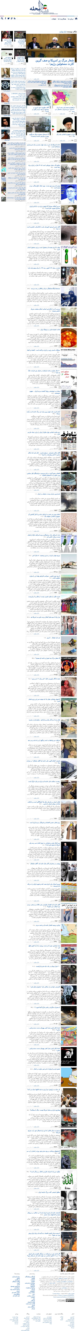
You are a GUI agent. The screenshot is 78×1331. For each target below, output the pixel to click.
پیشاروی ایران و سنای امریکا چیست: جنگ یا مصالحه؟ (43, 1110)
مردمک (72, 1327)
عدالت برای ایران (48, 1320)
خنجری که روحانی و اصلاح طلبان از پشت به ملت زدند (18, 94)
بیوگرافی (32, 1284)
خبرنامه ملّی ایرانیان (70, 1320)
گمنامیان (27, 1329)
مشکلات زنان (31, 1307)
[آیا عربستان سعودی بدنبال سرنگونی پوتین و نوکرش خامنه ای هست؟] (38, 127)
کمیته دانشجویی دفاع (47, 1322)
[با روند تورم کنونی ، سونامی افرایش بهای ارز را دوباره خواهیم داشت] (67, 593)
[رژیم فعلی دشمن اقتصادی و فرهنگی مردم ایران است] (67, 840)
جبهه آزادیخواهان (37, 1316)
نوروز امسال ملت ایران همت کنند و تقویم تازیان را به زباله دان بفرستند (43, 885)
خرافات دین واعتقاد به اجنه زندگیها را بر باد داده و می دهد (44, 741)
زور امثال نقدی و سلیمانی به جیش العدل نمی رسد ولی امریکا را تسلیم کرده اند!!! (44, 844)
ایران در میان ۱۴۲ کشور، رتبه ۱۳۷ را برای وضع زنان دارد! (44, 269)
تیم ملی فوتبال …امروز (52, 637)
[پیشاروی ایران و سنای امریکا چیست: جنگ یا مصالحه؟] (67, 1127)
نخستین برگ (76, 18)
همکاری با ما (62, 19)
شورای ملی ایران (37, 1319)
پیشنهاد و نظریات (30, 1287)
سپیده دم (72, 1323)
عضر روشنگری (26, 1323)
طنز (34, 1299)
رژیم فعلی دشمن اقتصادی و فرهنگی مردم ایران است (43, 822)
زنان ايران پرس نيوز (47, 1319)
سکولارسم (64, 1281)
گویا (62, 1318)
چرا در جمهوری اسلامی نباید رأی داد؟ (66, 135)
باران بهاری (62, 31)
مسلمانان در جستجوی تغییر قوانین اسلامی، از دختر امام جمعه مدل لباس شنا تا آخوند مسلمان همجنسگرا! (18, 109)
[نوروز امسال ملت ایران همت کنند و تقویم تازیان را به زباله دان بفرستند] (67, 901)
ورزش (33, 1308)
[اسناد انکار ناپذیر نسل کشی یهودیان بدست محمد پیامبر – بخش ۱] (67, 1065)
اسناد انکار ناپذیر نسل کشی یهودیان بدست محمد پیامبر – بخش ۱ (44, 1049)
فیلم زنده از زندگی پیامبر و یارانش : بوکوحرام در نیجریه (44, 720)
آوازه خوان (52, 1283)
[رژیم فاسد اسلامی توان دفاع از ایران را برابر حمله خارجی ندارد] (67, 449)
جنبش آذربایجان (71, 1319)
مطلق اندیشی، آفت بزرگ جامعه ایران (47, 1192)
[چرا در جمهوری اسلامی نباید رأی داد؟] (64, 128)
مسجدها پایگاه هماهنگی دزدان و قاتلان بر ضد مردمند (43, 288)
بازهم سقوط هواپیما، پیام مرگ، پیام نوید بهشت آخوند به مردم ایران (18, 72)
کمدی (33, 1305)
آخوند (18, 1283)
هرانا (51, 1323)
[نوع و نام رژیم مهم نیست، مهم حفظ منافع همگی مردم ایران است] (67, 203)
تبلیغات (54, 19)
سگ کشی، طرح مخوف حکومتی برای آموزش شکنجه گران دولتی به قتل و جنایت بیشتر (18, 106)
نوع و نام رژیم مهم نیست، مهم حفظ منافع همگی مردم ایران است (45, 186)
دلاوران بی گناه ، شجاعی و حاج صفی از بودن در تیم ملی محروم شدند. (18, 97)
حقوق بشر (49, 1316)
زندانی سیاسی (31, 1296)
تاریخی (33, 1289)
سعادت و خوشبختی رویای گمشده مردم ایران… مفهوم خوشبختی (45, 392)
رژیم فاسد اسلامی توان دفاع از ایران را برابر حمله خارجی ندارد (43, 433)
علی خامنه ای (16, 1296)
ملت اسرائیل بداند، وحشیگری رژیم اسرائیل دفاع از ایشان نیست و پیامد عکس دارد (44, 536)
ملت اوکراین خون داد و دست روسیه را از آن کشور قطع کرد (44, 946)
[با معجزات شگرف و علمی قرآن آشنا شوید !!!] (67, 1024)
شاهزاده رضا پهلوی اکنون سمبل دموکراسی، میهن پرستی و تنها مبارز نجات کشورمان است (7, 43)
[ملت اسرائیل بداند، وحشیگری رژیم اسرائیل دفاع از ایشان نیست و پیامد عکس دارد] (67, 552)
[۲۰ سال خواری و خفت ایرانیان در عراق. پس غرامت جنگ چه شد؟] (67, 388)
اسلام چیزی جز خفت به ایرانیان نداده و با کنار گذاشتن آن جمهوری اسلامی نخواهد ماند (44, 515)
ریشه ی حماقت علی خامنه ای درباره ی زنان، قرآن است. (44, 782)
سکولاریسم (17, 1294)
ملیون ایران (38, 1320)
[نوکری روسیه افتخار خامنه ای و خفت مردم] (67, 942)
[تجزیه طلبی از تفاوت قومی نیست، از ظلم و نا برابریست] (67, 614)
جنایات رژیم (32, 1292)
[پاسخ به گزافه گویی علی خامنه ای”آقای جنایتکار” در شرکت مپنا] (67, 778)
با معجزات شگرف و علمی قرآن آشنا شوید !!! (45, 1007)
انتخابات (33, 1280)
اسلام (18, 1278)
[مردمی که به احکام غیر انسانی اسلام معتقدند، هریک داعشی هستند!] (67, 326)
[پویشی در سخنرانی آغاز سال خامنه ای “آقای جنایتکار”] (67, 881)
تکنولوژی (32, 1291)
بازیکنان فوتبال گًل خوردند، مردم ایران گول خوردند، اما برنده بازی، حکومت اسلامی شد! (18, 122)
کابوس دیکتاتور (26, 1324)
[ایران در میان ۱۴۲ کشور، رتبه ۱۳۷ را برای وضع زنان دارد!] (67, 285)
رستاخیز (27, 1322)
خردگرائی (17, 1280)
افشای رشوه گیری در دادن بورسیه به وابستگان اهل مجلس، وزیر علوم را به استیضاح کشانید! (43, 474)
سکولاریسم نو (71, 1324)
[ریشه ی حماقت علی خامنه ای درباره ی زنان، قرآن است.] (67, 798)
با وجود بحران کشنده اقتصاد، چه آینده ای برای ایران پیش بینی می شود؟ (44, 1234)
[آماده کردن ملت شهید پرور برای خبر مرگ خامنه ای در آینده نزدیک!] (67, 429)
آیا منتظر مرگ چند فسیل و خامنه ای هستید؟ (46, 658)
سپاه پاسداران (16, 1276)
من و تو (16, 1323)
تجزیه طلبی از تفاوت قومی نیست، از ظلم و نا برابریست (44, 597)
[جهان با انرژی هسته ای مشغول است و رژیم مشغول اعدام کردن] (67, 264)
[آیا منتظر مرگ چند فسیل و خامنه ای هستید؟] (67, 675)
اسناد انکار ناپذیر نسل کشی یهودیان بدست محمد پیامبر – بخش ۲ (44, 1029)
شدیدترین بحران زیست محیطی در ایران (47, 494)
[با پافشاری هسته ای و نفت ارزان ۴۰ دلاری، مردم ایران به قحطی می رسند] (64, 100)
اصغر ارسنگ (26, 1318)
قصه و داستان (31, 1302)
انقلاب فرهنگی (16, 1281)
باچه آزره (27, 1319)
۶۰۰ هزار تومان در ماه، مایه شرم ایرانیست (46, 966)
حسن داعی (15, 1318)
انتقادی (33, 1281)
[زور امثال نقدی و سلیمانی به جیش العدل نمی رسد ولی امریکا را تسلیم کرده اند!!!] (67, 860)
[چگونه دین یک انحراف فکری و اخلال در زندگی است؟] (67, 1189)
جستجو (2, 18)
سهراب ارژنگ (7, 78)
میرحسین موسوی (15, 1286)
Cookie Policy (56, 1293)
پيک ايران (72, 1318)
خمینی (18, 1291)
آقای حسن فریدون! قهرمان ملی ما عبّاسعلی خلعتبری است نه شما (43, 228)
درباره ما (70, 19)
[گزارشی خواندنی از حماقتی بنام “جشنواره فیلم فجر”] (67, 1004)
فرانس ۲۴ (72, 1326)
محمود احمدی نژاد (15, 1289)
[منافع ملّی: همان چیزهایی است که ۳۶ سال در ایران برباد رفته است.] (67, 182)
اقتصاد (33, 1278)
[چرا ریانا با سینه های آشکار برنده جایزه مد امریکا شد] (67, 634)
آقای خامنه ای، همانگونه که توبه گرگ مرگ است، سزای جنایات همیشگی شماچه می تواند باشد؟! (20, 43)
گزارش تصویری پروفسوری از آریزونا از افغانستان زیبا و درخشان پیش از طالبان (18, 131)
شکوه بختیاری (7, 115)
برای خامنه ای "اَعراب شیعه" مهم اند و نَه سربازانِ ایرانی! (18, 85)
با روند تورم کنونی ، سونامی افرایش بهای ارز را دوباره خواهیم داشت (45, 577)
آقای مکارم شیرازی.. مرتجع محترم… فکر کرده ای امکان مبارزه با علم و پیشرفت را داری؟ (44, 453)
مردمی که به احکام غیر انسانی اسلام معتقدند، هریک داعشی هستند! (45, 310)
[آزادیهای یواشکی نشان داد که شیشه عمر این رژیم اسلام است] (67, 716)
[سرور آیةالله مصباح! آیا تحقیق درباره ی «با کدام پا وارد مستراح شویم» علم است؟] (67, 223)
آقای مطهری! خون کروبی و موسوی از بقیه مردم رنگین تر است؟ (40, 109)
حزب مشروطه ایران (36, 1318)
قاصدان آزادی (15, 1320)
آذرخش (27, 1316)
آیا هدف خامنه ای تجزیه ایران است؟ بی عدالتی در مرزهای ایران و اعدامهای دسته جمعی (43, 1213)
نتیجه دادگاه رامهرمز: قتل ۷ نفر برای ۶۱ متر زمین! (44, 678)
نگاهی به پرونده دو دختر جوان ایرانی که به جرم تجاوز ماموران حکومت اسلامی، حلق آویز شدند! (18, 113)
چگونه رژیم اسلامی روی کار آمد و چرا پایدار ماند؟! (18, 125)
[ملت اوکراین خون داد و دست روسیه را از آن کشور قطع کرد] (67, 963)
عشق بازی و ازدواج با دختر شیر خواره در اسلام (45, 1069)
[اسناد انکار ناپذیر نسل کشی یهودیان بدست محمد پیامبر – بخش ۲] (67, 1045)
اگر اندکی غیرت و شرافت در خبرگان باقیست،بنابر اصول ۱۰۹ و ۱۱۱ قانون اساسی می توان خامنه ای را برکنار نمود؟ (43, 1255)
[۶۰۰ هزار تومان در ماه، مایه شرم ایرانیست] (67, 983)
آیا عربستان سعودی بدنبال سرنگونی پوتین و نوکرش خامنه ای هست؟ (39, 136)
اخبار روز (72, 1316)
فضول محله (39, 7)
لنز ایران (16, 1322)
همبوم (61, 1319)
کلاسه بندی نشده (30, 1303)
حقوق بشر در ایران (47, 1318)
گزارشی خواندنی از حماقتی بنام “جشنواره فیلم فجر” (43, 987)
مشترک (10, 18)
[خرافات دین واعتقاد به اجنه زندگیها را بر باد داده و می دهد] (67, 757)
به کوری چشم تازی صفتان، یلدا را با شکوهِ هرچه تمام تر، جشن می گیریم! (17, 82)
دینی (33, 1294)
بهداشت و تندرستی (30, 1283)
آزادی (58, 1281)
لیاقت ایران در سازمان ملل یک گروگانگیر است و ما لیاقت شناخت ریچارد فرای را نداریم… (44, 803)
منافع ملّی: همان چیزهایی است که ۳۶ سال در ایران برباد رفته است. (44, 166)
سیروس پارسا (7, 90)
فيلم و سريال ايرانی (14, 1319)
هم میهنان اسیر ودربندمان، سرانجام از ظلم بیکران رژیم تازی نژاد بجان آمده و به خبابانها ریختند (8, 61)
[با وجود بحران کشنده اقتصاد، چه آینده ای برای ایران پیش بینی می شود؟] (67, 1250)
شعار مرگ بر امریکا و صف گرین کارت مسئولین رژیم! (55, 62)
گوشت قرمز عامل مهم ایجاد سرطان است (18, 137)
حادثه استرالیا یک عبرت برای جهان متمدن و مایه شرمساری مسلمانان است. (43, 145)
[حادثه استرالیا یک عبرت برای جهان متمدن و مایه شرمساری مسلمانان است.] (67, 162)
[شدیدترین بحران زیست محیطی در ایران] (67, 511)
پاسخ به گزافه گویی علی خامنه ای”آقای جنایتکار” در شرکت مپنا (43, 762)
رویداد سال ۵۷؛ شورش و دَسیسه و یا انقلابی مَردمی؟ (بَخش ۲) (18, 88)
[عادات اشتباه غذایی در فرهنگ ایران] (67, 347)
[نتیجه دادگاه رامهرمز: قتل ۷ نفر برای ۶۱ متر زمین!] (67, 696)
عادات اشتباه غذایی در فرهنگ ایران (48, 329)
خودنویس (72, 1322)
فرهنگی (60, 1278)
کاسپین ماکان (7, 127)
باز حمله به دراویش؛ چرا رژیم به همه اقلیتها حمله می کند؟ (43, 1090)
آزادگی (61, 1316)
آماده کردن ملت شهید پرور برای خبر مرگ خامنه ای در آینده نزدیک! (43, 412)
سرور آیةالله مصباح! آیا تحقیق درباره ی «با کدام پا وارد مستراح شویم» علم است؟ (44, 207)
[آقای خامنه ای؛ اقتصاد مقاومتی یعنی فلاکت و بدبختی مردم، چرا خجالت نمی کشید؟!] (67, 922)
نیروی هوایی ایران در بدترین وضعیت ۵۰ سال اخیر (44, 555)
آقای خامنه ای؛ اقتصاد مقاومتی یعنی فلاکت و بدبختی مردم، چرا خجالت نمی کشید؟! (43, 905)
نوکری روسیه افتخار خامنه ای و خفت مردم (46, 925)
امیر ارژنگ (6, 140)
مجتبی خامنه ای (16, 1292)
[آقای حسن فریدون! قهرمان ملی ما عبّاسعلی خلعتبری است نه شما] (67, 244)
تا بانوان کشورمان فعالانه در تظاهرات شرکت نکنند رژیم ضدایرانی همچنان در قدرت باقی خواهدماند (20, 61)
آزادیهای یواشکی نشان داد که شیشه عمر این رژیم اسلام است (44, 700)
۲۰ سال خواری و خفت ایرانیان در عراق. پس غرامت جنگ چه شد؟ (44, 371)
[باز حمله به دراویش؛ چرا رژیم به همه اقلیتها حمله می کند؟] (67, 1107)
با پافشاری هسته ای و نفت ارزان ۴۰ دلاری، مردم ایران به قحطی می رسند (65, 109)
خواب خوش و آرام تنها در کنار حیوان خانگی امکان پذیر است (18, 134)
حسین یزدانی (26, 1320)
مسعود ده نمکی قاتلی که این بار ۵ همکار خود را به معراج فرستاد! (44, 1131)
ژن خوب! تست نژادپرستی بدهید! (18, 99)
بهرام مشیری (15, 1316)
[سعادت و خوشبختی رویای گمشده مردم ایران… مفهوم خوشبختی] (67, 408)
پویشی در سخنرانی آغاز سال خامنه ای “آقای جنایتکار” (43, 863)
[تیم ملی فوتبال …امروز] (67, 655)
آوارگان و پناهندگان (30, 1276)
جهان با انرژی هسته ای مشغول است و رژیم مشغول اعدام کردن (44, 248)
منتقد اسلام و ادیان (25, 1330)
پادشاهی (32, 1286)
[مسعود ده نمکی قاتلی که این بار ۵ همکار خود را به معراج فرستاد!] (67, 1148)
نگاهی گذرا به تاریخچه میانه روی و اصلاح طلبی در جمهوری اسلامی (18, 119)
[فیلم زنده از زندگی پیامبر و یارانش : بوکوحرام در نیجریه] (67, 737)
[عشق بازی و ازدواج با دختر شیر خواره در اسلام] (67, 1086)
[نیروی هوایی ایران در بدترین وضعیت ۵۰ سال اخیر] (67, 573)
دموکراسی (70, 1281)
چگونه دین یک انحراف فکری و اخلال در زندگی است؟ (43, 1171)
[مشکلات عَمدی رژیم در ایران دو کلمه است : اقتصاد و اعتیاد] (67, 367)
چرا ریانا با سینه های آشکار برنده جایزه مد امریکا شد (43, 617)
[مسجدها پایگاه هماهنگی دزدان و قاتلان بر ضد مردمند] (67, 306)
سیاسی (65, 1278)
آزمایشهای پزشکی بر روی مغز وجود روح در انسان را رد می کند (43, 1152)
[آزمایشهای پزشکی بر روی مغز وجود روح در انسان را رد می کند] (67, 1168)
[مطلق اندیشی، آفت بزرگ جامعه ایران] (67, 1209)
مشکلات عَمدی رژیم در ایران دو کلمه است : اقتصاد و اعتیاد (43, 351)
